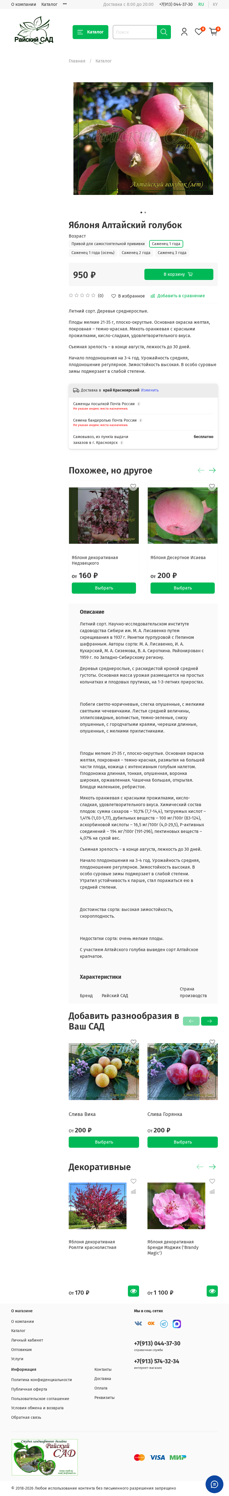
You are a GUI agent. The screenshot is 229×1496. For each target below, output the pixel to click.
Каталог (49, 4)
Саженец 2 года (136, 252)
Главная (77, 61)
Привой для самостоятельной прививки (108, 243)
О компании (23, 4)
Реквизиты (104, 1397)
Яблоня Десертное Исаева (178, 557)
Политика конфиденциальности (41, 1379)
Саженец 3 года (172, 252)
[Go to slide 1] (141, 212)
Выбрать (104, 588)
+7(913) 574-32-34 (156, 1361)
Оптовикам (21, 1349)
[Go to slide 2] (145, 212)
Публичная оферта (29, 1389)
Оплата (101, 1388)
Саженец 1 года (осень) (93, 252)
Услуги (17, 1359)
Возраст (77, 236)
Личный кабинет (27, 1340)
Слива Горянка (164, 1114)
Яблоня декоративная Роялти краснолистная (92, 1244)
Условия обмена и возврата (37, 1408)
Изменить (150, 390)
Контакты (103, 1369)
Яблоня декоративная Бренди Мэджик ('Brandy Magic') (173, 1247)
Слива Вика (82, 1114)
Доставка (102, 1378)
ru (201, 4)
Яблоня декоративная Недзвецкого (95, 560)
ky (215, 4)
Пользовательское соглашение (40, 1398)
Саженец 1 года (166, 243)
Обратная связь (26, 1417)
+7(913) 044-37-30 (176, 4)
